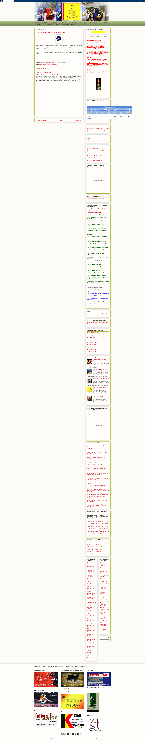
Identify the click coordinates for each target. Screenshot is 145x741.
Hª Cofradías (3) (83, 22)
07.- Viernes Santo (91, 347)
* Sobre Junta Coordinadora (94, 212)
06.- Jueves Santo (91, 344)
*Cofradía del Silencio (90, 635)
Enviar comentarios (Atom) (62, 124)
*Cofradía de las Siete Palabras (91, 631)
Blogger (96, 738)
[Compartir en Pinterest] (65, 62)
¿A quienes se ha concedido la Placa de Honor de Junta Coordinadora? (98, 314)
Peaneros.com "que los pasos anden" (103, 617)
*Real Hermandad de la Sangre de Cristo (91, 654)
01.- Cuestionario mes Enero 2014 (95, 148)
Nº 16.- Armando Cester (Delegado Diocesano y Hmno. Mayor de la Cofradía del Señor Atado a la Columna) (98, 505)
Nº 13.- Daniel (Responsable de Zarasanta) (97, 494)
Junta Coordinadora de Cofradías (104, 564)
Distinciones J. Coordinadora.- (69, 24)
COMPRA (89, 140)
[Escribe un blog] (60, 62)
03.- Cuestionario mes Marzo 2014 (95, 153)
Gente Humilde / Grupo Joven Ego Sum (104, 601)
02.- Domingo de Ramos (93, 335)
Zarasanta (102, 631)
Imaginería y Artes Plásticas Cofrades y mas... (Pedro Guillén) (104, 611)
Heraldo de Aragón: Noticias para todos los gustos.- (101, 379)
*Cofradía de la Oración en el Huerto (90, 571)
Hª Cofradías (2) (73, 22)
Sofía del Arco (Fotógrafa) (103, 621)
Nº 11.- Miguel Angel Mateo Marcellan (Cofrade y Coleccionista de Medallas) (96, 486)
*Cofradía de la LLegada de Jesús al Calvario (91, 617)
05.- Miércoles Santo (92, 342)
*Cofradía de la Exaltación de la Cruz (91, 627)
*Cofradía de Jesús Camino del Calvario (91, 607)
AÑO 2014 (95, 533)
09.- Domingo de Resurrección (94, 351)
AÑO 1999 (95, 523)
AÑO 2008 (100, 528)
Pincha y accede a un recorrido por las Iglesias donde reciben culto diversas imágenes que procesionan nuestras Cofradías (98, 324)
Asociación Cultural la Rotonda (104, 576)
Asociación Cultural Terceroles (104, 572)
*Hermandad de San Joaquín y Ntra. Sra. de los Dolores (91, 648)
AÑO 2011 (95, 531)
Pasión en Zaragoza (102, 596)
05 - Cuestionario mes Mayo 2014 (95, 157)
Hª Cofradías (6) (39, 24)
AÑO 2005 (106, 526)
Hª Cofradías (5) (103, 22)
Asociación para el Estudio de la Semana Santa (104, 580)
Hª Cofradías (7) (49, 24)
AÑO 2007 (95, 528)
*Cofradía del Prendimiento (90, 576)
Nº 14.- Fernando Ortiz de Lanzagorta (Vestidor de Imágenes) (96, 497)
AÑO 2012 (101, 531)
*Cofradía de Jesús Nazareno (91, 603)
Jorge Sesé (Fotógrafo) (103, 628)
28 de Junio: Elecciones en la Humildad (96, 130)
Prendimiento (43, 64)
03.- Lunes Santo (91, 337)
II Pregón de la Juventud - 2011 (94, 544)
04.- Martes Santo (91, 339)
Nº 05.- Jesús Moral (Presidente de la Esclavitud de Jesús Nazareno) (96, 461)
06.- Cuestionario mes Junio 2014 (95, 160)
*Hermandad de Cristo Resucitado (91, 658)
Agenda (57, 24)
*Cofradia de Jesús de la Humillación (91, 594)
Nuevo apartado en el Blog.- (100, 387)
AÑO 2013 (106, 531)
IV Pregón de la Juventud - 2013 (94, 549)
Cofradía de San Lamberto (104, 588)
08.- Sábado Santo (91, 349)
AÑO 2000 (100, 523)
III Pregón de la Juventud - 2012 (94, 546)
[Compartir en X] (62, 62)
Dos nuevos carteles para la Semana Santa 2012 (100, 370)
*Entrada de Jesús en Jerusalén (91, 563)
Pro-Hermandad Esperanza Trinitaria (104, 592)
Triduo (55, 64)
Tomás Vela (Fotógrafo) (103, 625)
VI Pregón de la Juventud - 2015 (94, 554)
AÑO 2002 (90, 526)
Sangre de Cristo (53, 22)
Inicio (60, 120)
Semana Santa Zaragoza (41, 22)
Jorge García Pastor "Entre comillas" (103, 606)
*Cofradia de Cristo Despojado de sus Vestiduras (91, 622)
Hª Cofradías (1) (63, 22)
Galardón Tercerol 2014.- (99, 396)
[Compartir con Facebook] (63, 62)
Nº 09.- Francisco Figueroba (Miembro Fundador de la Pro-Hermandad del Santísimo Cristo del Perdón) (98, 478)
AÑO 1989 (95, 521)
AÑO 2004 (100, 526)
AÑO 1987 (90, 521)
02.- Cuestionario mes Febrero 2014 (95, 150)
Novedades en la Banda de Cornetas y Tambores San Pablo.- (99, 361)
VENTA (88, 138)
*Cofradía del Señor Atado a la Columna (91, 585)
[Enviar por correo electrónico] (59, 62)
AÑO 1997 (106, 521)
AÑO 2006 (90, 528)
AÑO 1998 (90, 523)
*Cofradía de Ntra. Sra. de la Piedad (91, 643)
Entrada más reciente (41, 120)
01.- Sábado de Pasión (92, 332)
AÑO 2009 (106, 528)
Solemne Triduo (50, 64)
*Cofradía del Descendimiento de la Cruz (91, 639)
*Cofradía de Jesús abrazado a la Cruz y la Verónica (91, 612)
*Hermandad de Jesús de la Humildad (91, 580)
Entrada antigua (78, 120)
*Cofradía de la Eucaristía (90, 567)
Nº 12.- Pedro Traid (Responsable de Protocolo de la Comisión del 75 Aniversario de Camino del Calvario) (98, 490)
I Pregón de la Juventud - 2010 (94, 542)
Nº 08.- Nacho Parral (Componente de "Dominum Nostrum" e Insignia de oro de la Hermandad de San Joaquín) (97, 473)
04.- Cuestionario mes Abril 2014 (95, 155)
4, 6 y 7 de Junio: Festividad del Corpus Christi (98, 128)
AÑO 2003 (95, 526)
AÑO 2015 (100, 533)
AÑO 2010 (89, 531)
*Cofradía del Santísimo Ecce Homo (90, 598)
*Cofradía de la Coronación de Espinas (90, 590)
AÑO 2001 (106, 523)
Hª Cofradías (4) (93, 22)
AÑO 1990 (100, 521)
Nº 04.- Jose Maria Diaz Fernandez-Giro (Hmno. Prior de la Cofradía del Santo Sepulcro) (96, 457)
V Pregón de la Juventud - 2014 (94, 551)
